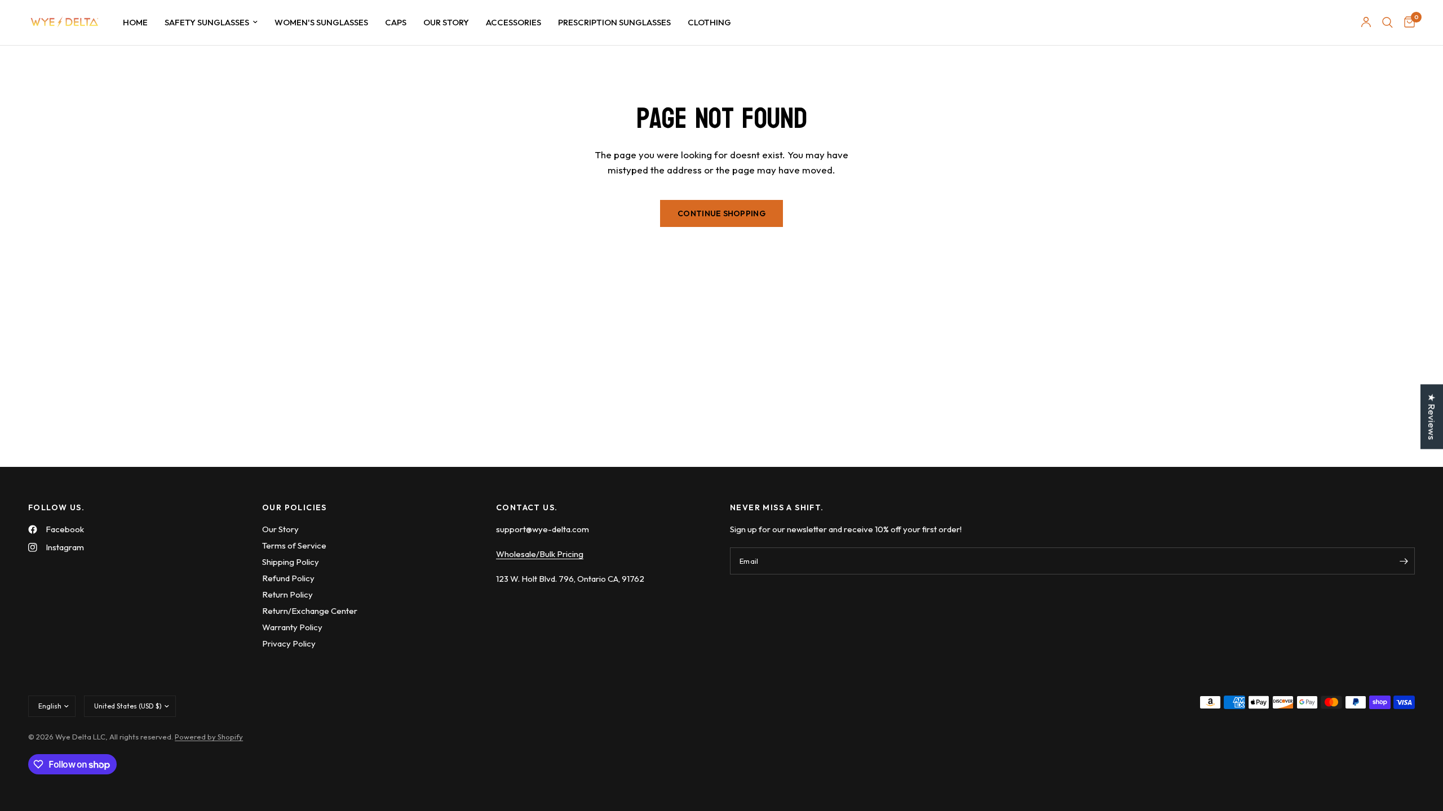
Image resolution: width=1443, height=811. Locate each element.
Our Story (446, 22)
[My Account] (1366, 22)
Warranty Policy (292, 627)
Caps (395, 22)
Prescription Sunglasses (614, 22)
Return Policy (287, 594)
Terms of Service (294, 545)
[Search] (1387, 22)
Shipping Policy (290, 561)
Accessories (513, 22)
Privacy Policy (289, 643)
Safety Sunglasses (207, 22)
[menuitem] (135, 22)
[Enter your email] (1403, 560)
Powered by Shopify (209, 736)
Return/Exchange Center (309, 610)
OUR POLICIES (294, 507)
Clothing (709, 22)
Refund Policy (288, 578)
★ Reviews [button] (1432, 416)
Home (135, 22)
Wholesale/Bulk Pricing (539, 554)
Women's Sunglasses (321, 22)
